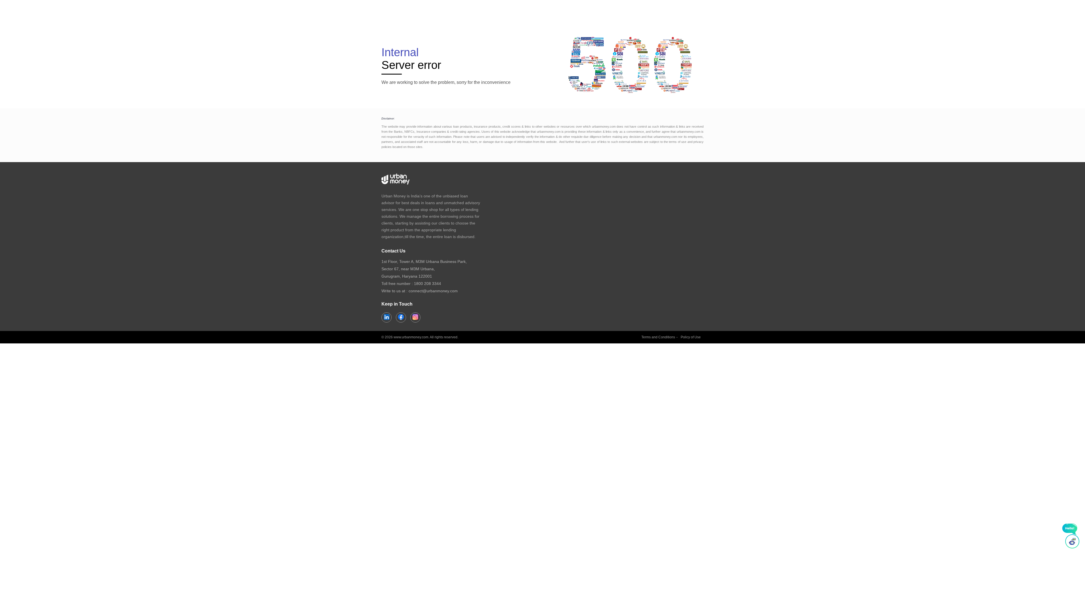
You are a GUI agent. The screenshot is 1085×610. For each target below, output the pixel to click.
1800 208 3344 (427, 283)
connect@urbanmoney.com (433, 291)
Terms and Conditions (658, 337)
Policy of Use (691, 337)
